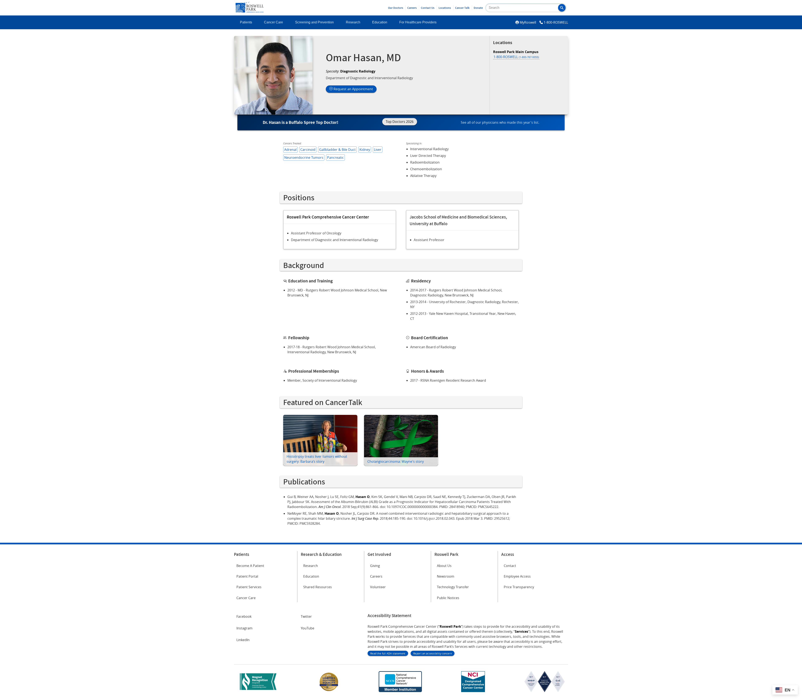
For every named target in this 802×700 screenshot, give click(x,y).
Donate (478, 8)
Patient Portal (247, 576)
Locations (445, 8)
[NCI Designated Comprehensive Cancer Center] (473, 691)
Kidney (364, 149)
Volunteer (378, 587)
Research (353, 22)
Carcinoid (307, 149)
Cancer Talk (462, 8)
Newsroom (445, 576)
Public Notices (448, 598)
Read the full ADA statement (387, 653)
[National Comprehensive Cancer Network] (400, 691)
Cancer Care (273, 22)
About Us (444, 565)
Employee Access (517, 576)
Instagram (244, 628)
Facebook (243, 616)
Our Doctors (395, 8)
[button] (562, 7)
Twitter (306, 616)
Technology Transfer (453, 587)
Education (379, 22)
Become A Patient (250, 565)
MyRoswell (528, 22)
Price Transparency (519, 587)
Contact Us (427, 8)
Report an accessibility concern (432, 653)
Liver (377, 149)
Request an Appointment (353, 89)
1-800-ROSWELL (556, 22)
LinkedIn (243, 640)
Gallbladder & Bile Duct (337, 149)
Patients (246, 22)
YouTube (307, 628)
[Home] (250, 11)
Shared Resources (317, 587)
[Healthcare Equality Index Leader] (329, 691)
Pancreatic (335, 157)
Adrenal (290, 149)
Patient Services (248, 587)
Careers (412, 8)
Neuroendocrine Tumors (303, 157)
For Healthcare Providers (418, 22)
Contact (510, 565)
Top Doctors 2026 (400, 121)
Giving (375, 565)
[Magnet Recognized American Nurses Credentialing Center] (258, 691)
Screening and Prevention (314, 22)
